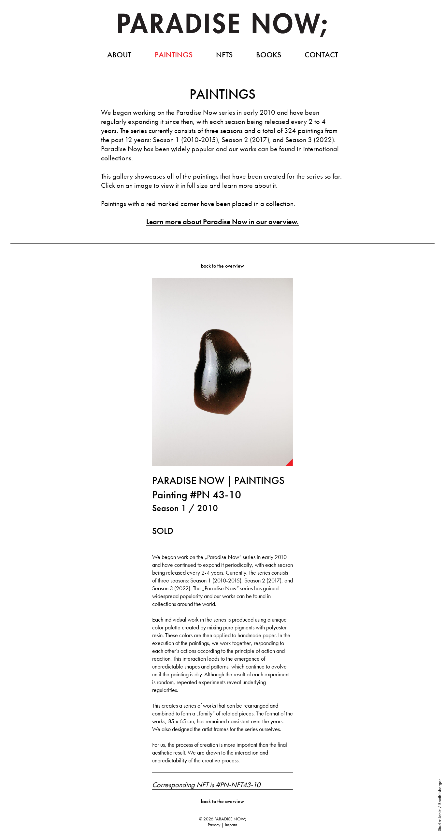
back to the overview (222, 265)
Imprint (231, 825)
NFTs (224, 55)
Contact (321, 55)
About (119, 55)
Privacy (214, 825)
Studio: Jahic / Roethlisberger (439, 805)
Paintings (174, 55)
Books (268, 55)
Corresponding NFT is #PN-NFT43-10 (206, 784)
